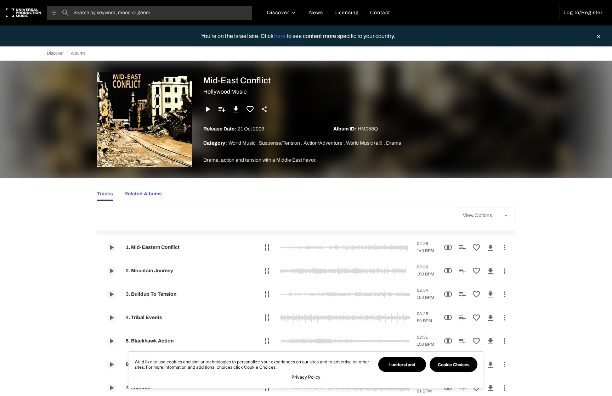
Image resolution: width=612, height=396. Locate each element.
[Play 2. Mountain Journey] (111, 270)
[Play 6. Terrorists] (111, 364)
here (280, 36)
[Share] (264, 109)
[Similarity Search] (448, 247)
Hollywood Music (224, 92)
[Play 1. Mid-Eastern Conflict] (111, 247)
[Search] (65, 13)
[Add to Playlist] (221, 109)
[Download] (236, 109)
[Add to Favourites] (250, 109)
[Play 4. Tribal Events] (111, 317)
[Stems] (267, 247)
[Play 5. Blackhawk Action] (111, 341)
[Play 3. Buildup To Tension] (111, 294)
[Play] (207, 109)
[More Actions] (504, 247)
